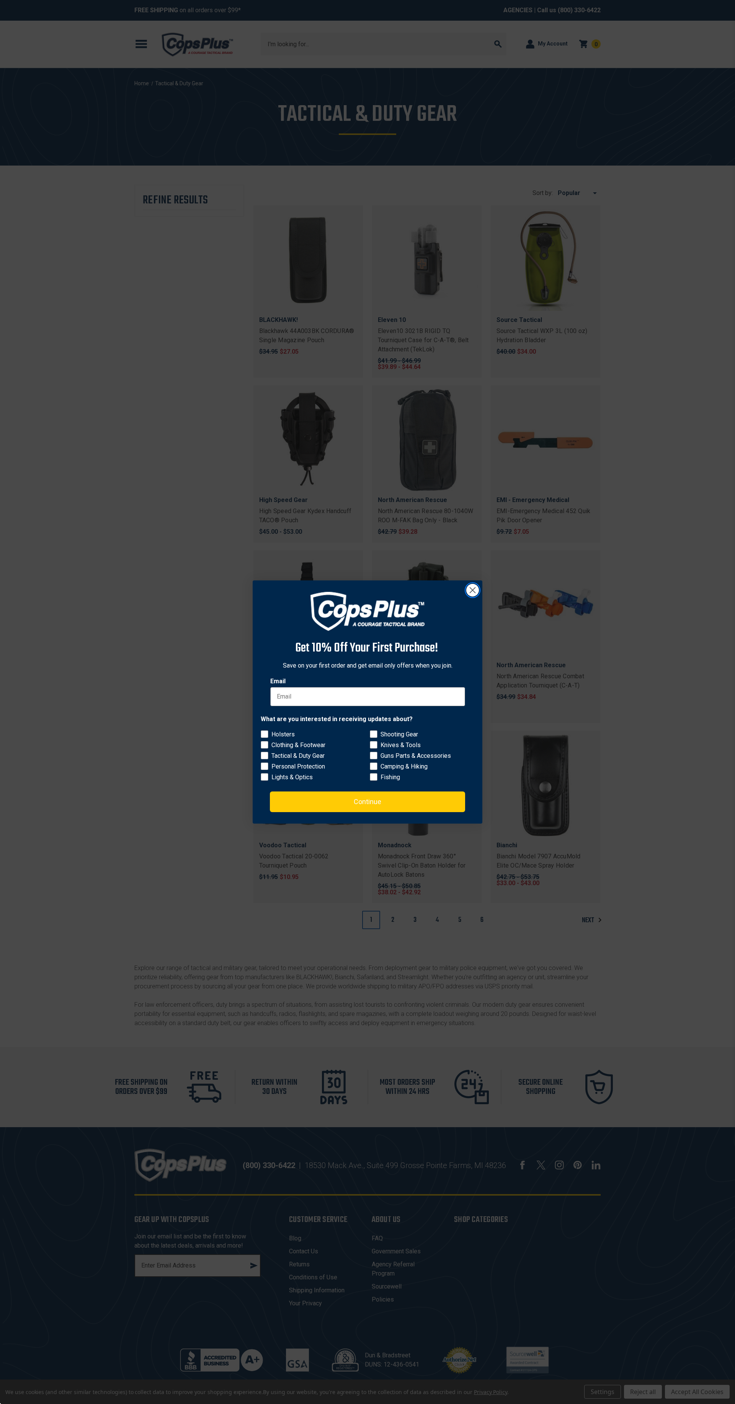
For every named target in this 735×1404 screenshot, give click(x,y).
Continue (367, 802)
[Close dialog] (472, 590)
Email (278, 681)
